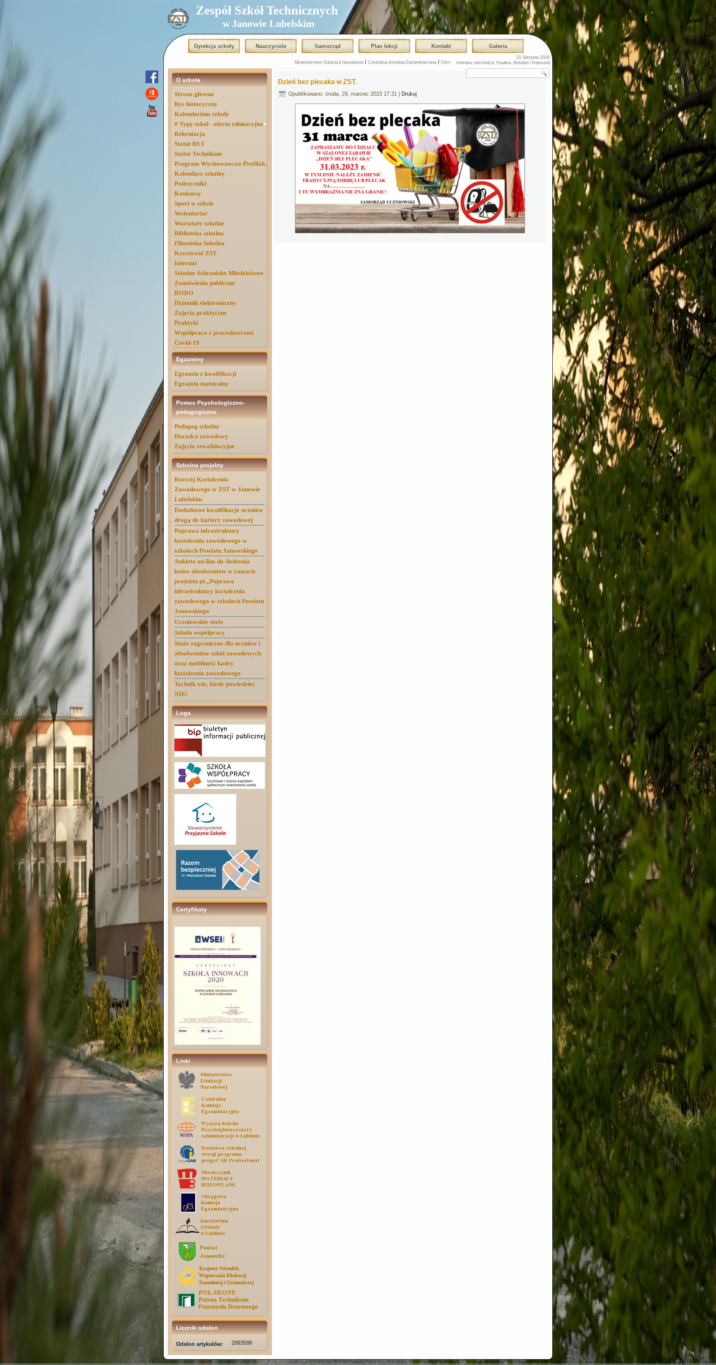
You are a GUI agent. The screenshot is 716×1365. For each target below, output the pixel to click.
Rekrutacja (189, 133)
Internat (185, 263)
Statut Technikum (198, 153)
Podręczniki (190, 183)
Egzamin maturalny (201, 383)
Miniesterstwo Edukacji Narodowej (248, 62)
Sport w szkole (194, 203)
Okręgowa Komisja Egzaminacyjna (395, 62)
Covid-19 (186, 342)
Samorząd (327, 46)
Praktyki (186, 322)
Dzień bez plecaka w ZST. (317, 81)
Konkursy (187, 193)
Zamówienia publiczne (204, 283)
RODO (184, 293)
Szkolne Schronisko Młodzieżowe (219, 273)
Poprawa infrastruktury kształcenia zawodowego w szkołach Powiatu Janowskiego (216, 540)
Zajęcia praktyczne (200, 312)
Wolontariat (190, 213)
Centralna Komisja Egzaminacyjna (322, 62)
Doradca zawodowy (201, 436)
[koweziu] (219, 1285)
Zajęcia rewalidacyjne (204, 446)
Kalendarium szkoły (201, 114)
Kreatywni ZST (195, 253)
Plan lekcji (384, 46)
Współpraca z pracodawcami (214, 332)
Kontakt (441, 46)
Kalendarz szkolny (199, 173)
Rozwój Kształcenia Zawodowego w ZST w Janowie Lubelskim (217, 489)
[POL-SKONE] (219, 1309)
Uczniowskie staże (198, 621)
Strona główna (194, 94)
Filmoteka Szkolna (199, 243)
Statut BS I (189, 143)
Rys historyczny (196, 104)
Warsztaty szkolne (199, 223)
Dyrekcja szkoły (214, 46)
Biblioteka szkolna (199, 233)
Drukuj (409, 94)
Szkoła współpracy (199, 632)
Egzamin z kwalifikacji (205, 373)
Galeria (498, 46)
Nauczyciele (271, 46)
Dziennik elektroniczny (205, 303)
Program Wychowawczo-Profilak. (220, 163)
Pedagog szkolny (197, 426)
